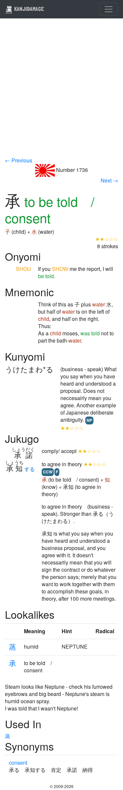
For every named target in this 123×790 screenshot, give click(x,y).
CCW (47, 472)
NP (89, 420)
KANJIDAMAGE (28, 8)
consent (18, 762)
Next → (109, 180)
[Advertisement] (61, 92)
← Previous (18, 160)
